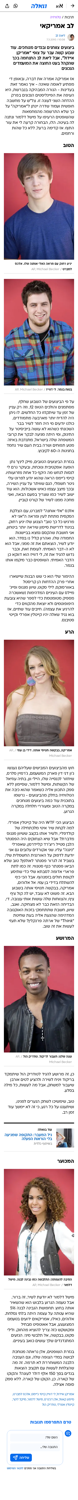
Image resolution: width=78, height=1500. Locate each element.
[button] (59, 6)
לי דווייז (51, 1394)
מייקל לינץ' (19, 1399)
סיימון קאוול (66, 1399)
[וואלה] (39, 6)
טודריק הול (49, 1404)
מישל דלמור (35, 1399)
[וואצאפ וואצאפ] (15, 6)
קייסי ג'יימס (38, 1394)
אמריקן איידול (65, 1394)
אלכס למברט (21, 1394)
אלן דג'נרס (51, 1399)
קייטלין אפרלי (65, 1404)
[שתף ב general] (7, 5)
